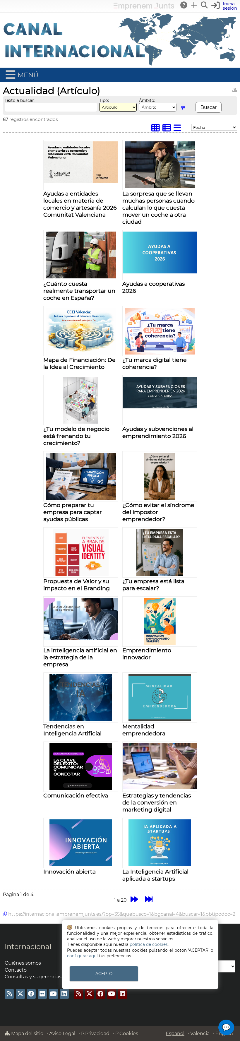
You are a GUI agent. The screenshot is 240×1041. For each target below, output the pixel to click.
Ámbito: (147, 100)
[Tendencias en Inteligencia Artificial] (80, 719)
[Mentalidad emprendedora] (159, 719)
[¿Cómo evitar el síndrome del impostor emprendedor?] (160, 498)
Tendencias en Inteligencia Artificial (72, 730)
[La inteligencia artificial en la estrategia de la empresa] (81, 638)
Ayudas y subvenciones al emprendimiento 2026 (157, 432)
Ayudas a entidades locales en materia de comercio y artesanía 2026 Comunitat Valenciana (80, 204)
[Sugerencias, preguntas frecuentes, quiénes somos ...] (184, 5)
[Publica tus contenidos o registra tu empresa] (194, 5)
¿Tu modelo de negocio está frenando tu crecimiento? (76, 435)
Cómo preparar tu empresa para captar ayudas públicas (72, 512)
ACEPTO (103, 973)
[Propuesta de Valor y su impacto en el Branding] (80, 574)
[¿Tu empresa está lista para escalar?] (159, 574)
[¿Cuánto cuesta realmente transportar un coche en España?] (81, 277)
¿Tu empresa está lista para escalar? (153, 585)
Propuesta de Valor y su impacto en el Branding (76, 585)
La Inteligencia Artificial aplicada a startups (155, 875)
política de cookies (149, 944)
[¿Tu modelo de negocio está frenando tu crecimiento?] (80, 422)
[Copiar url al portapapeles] (5, 914)
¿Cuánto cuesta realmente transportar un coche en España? (79, 290)
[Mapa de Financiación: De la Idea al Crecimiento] (81, 353)
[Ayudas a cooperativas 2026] (160, 272)
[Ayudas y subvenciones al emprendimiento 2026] (160, 407)
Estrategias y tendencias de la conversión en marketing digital (156, 802)
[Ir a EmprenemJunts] (144, 8)
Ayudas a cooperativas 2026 (153, 287)
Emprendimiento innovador (146, 654)
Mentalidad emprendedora (143, 730)
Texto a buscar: (20, 100)
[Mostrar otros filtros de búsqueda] (183, 107)
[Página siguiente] (134, 899)
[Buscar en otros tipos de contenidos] (234, 89)
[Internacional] (120, 65)
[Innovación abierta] (80, 864)
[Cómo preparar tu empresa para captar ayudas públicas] (81, 498)
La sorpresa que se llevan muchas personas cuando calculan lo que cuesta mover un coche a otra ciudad (158, 207)
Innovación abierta (69, 871)
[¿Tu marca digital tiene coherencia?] (160, 353)
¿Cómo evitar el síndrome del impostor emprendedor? (158, 512)
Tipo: (104, 100)
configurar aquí (82, 955)
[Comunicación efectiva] (80, 788)
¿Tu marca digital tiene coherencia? (154, 363)
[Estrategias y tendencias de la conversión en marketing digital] (160, 787)
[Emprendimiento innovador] (160, 643)
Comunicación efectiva (75, 795)
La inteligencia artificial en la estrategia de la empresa (80, 657)
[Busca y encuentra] (204, 5)
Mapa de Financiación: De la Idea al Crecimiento (79, 363)
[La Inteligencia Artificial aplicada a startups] (159, 864)
